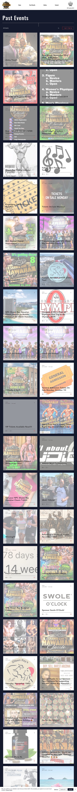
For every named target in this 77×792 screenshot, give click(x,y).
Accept (70, 789)
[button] (32, 5)
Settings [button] (56, 789)
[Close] (75, 789)
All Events (6, 28)
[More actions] (35, 36)
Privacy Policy (9, 790)
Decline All (62, 789)
